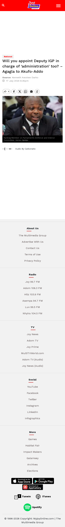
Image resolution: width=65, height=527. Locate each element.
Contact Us (32, 248)
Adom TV (32, 340)
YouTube (32, 386)
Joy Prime (33, 346)
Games (32, 439)
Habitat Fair (32, 445)
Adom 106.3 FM (32, 288)
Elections (32, 470)
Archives (32, 464)
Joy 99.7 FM (32, 281)
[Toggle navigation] (59, 6)
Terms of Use (32, 254)
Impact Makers (32, 451)
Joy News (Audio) (32, 365)
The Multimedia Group (32, 235)
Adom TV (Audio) (32, 359)
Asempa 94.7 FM (32, 300)
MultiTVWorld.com (32, 353)
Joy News (32, 334)
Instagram (32, 405)
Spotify (36, 507)
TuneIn (26, 496)
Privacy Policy (32, 260)
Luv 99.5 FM (32, 307)
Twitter (32, 399)
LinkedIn (32, 412)
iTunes (46, 496)
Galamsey (32, 458)
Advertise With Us (32, 241)
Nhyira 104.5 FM (32, 313)
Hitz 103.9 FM (32, 294)
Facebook (32, 393)
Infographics (32, 418)
